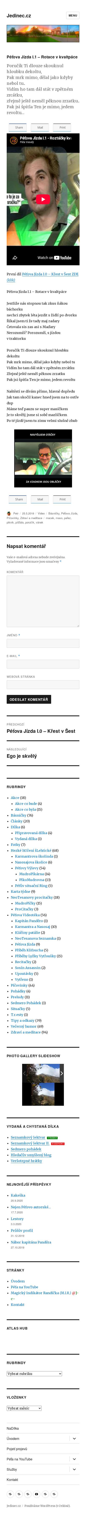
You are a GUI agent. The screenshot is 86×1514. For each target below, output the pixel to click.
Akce (15, 798)
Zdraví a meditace (31, 518)
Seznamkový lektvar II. (30, 1143)
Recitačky (23, 962)
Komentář (15, 572)
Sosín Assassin (27, 968)
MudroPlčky (25, 903)
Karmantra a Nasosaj (32, 927)
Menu (73, 15)
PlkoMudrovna (31, 880)
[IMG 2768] (43, 1073)
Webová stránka (21, 677)
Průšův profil (22, 1230)
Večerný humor (24, 1026)
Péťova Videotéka (25, 915)
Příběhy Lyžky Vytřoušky (35, 956)
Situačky (18, 1009)
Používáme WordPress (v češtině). (47, 1506)
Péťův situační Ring (31, 886)
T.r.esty (17, 1015)
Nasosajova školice (31, 862)
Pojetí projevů (17, 1448)
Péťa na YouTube (24, 1287)
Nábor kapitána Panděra (31, 1242)
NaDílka (13, 1428)
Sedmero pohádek (26, 1149)
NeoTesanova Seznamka (35, 938)
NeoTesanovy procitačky (32, 897)
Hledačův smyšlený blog (31, 1155)
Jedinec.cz (19, 15)
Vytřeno (21, 979)
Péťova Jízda (69, 513)
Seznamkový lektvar (28, 1137)
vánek (39, 522)
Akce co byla (25, 809)
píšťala (19, 522)
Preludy (17, 997)
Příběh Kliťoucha (29, 950)
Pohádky (18, 991)
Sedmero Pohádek (26, 1003)
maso (59, 518)
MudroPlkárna (31, 874)
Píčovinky (13, 518)
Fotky (15, 845)
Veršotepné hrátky (26, 1161)
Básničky (53, 513)
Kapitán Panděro (29, 921)
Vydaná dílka (26, 839)
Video (41, 513)
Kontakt (17, 1305)
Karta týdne (20, 891)
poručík (29, 522)
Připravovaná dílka (31, 833)
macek (50, 518)
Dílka (15, 827)
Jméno (13, 635)
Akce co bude (26, 803)
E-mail (13, 656)
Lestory (17, 1219)
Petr (15, 513)
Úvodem (18, 1281)
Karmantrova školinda (34, 856)
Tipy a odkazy (22, 1020)
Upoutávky (24, 974)
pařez (67, 518)
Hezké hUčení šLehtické (31, 850)
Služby (12, 1469)
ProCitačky (24, 909)
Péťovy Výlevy (26, 868)
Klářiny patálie (27, 932)
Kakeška (18, 1195)
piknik (10, 522)
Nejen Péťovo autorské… (31, 1207)
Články (17, 821)
